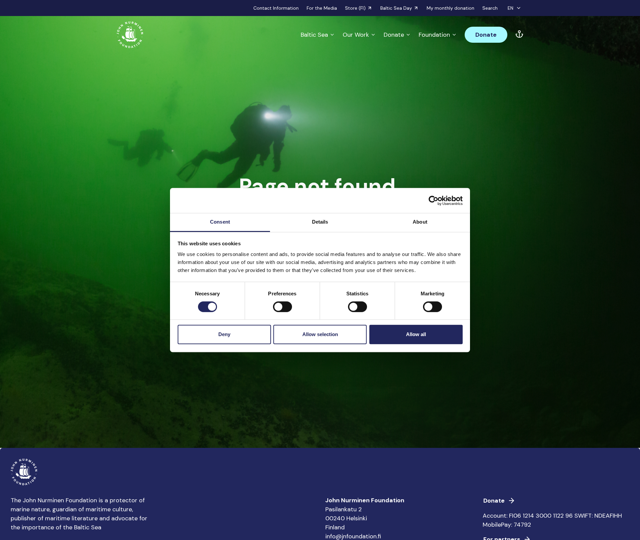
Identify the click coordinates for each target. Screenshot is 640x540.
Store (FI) (355, 8)
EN (510, 8)
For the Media (322, 8)
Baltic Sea (314, 35)
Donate (394, 35)
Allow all (416, 334)
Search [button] (490, 8)
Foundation (434, 35)
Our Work (356, 35)
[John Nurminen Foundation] (130, 34)
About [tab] (420, 222)
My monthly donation (450, 8)
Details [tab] (320, 222)
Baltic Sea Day (396, 8)
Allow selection (320, 334)
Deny (224, 334)
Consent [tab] (220, 222)
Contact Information (276, 8)
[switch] (282, 309)
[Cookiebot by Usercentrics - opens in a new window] (433, 201)
